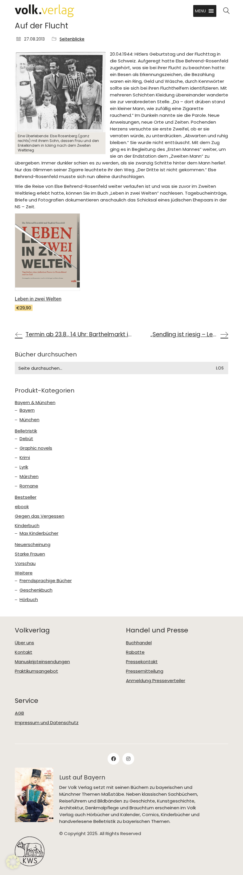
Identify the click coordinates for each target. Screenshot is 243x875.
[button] (200, 11)
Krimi (25, 458)
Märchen (29, 477)
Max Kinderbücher (39, 533)
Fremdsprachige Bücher (46, 581)
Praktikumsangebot (36, 671)
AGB (19, 713)
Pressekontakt (142, 662)
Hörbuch (29, 600)
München (29, 420)
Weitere (24, 573)
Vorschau (25, 563)
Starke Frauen (30, 554)
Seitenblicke (72, 39)
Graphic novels (36, 448)
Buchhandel (139, 643)
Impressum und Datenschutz (47, 723)
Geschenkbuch (36, 590)
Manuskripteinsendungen (42, 662)
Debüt (26, 439)
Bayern (27, 410)
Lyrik (24, 467)
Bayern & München (35, 403)
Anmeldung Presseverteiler (155, 681)
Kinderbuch (27, 526)
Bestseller (25, 497)
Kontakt (23, 652)
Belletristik (26, 431)
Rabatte (135, 652)
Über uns (24, 643)
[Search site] (226, 11)
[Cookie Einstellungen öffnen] (13, 867)
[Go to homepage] (44, 10)
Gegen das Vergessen (39, 516)
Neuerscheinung (32, 545)
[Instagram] (128, 759)
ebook (22, 507)
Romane (29, 486)
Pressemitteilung (144, 671)
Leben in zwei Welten (38, 299)
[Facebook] (113, 759)
